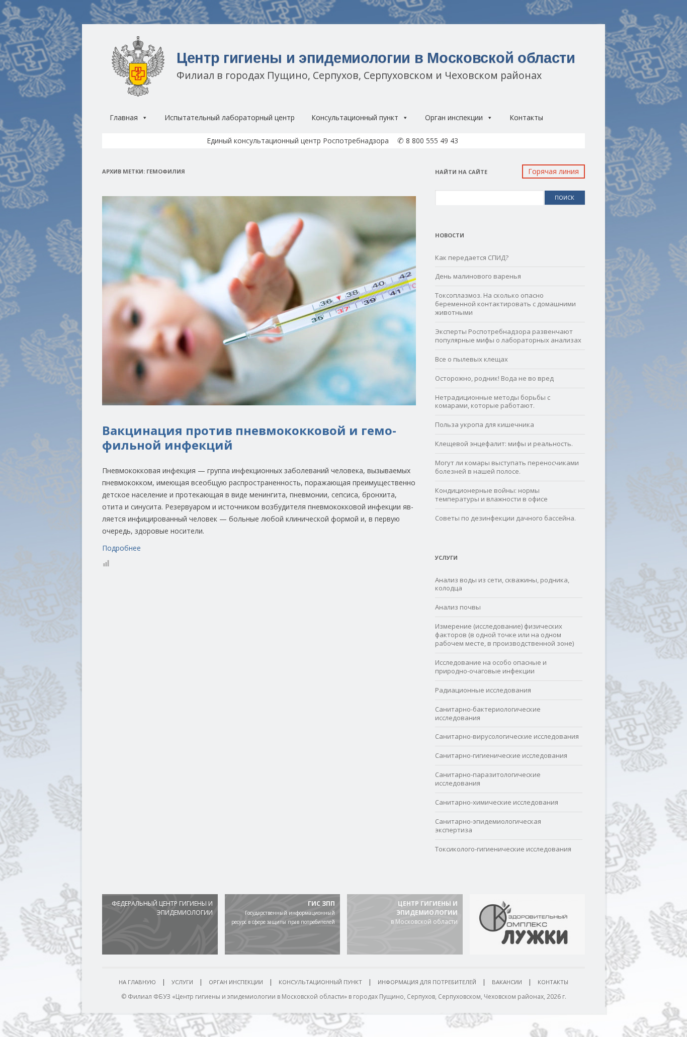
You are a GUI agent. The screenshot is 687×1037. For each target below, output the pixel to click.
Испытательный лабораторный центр (229, 117)
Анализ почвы (458, 607)
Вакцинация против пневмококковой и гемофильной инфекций (249, 437)
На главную (137, 982)
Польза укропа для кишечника (484, 424)
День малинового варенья (478, 276)
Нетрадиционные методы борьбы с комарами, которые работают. (492, 401)
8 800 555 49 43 (427, 140)
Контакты (526, 117)
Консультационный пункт (354, 117)
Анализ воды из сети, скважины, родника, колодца (502, 584)
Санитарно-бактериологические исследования (488, 713)
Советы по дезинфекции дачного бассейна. (505, 518)
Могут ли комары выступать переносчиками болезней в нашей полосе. (507, 467)
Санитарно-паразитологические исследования (488, 779)
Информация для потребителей (427, 982)
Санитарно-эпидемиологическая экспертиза (488, 825)
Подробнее (121, 548)
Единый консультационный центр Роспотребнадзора (298, 140)
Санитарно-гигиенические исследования (501, 755)
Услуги (182, 982)
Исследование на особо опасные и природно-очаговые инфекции (491, 666)
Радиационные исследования (483, 690)
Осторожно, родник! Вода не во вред (494, 378)
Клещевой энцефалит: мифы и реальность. (504, 443)
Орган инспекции (454, 117)
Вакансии (507, 982)
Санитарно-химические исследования (496, 802)
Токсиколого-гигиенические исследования (503, 848)
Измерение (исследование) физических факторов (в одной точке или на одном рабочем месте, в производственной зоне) (504, 635)
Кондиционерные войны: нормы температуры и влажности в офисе (491, 494)
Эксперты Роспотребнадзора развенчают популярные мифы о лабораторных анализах (508, 335)
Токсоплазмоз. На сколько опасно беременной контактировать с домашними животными (505, 304)
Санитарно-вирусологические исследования (507, 736)
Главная (124, 117)
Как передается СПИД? (471, 257)
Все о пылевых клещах (471, 359)
